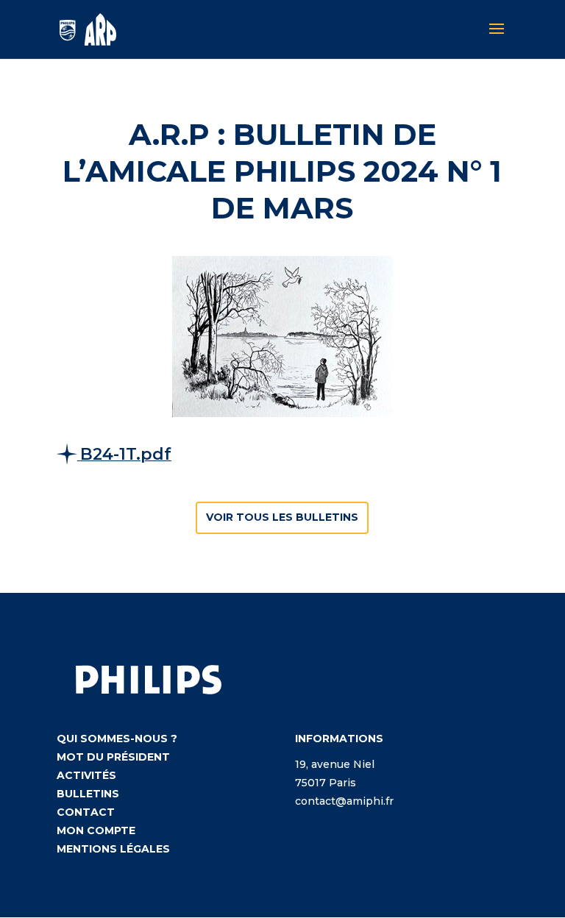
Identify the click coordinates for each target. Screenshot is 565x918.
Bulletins (88, 793)
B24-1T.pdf (125, 454)
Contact (86, 812)
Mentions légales (113, 848)
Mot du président (113, 757)
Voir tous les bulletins (282, 517)
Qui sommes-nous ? (117, 738)
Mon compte (96, 830)
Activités (86, 775)
